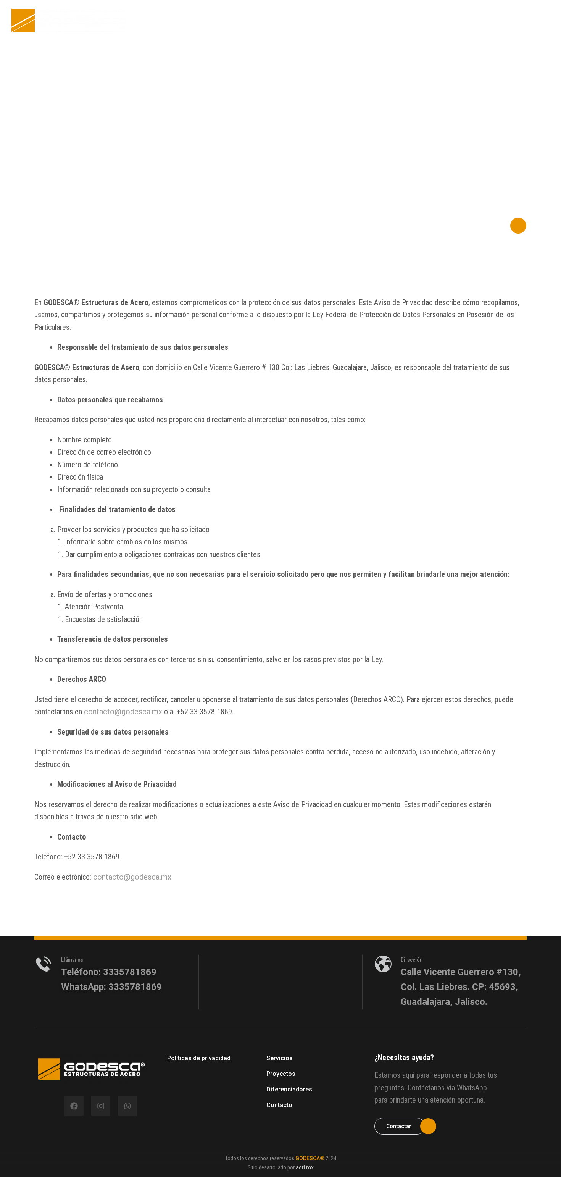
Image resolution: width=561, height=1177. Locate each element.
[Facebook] (74, 1106)
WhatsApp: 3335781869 (111, 987)
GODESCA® (309, 1158)
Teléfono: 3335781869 (108, 972)
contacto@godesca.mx (123, 711)
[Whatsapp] (127, 1106)
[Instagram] (100, 1106)
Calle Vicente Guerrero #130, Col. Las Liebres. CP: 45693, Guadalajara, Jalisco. (461, 987)
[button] (486, 225)
